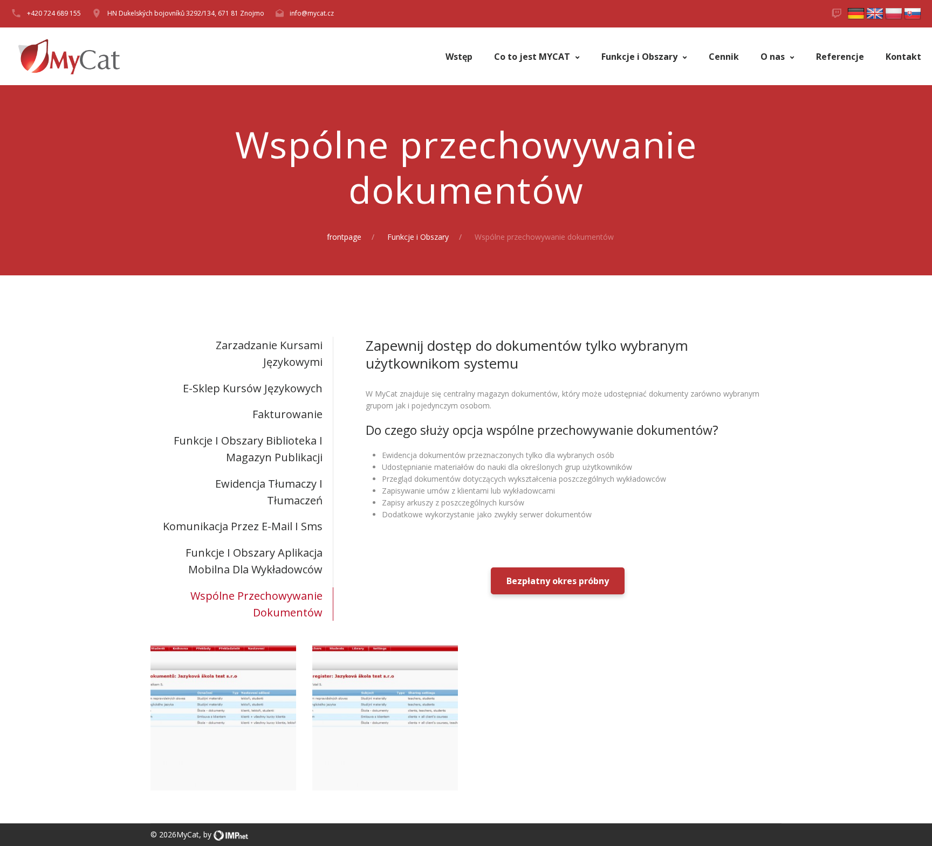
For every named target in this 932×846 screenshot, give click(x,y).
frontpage (344, 237)
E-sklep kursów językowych (253, 388)
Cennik (724, 57)
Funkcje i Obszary (640, 57)
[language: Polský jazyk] (893, 12)
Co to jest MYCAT (533, 57)
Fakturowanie (287, 414)
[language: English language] (874, 12)
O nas (773, 57)
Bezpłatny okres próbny (557, 581)
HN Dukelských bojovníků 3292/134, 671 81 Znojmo (185, 13)
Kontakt (903, 57)
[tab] (241, 354)
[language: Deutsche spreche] (856, 12)
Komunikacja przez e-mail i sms (243, 526)
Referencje (840, 57)
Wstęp (459, 57)
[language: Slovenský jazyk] (912, 12)
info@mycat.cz (312, 13)
